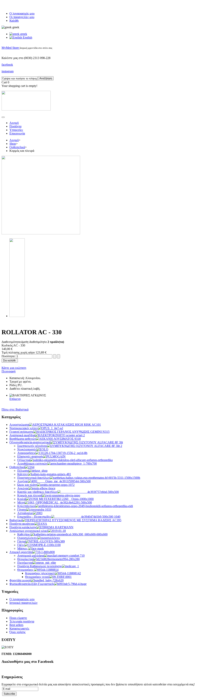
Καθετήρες (24, 534)
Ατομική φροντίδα (20, 552)
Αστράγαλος (25, 513)
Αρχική (14, 122)
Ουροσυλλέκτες (27, 538)
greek (23, 34)
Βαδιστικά (15, 520)
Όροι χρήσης (17, 632)
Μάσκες (22, 548)
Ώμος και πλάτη (27, 484)
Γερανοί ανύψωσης (21, 431)
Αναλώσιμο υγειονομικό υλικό (28, 530)
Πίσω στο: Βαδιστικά (15, 409)
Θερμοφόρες (25, 569)
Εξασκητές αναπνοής (30, 456)
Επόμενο (15, 399)
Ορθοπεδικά (17, 147)
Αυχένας (22, 481)
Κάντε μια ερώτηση (14, 367)
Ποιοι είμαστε (18, 618)
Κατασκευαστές (19, 628)
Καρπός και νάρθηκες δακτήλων (37, 492)
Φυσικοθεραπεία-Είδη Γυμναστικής (31, 584)
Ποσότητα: (9, 356)
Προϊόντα (15, 126)
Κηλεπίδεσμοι (26, 506)
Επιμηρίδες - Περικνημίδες (34, 516)
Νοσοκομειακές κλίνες (23, 428)
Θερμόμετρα (25, 559)
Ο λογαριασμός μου (22, 13)
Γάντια (21, 541)
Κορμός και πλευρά (29, 495)
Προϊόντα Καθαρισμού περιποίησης (39, 566)
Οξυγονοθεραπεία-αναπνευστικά (29, 442)
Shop (12, 143)
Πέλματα (23, 470)
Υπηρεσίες (16, 130)
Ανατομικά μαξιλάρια (30, 555)
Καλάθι (14, 20)
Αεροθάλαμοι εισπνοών (32, 463)
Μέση (21, 502)
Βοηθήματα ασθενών (22, 438)
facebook (7, 64)
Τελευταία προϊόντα (21, 621)
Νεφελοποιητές (27, 449)
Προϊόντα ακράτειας (22, 523)
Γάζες (21, 545)
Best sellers (16, 625)
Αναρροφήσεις (26, 453)
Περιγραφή (9, 371)
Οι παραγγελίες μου (21, 17)
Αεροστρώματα (19, 424)
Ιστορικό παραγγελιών (23, 602)
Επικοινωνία (17, 133)
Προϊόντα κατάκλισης (23, 527)
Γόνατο (21, 509)
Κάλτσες (22, 474)
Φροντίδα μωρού (20, 580)
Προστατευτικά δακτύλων (33, 477)
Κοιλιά (21, 499)
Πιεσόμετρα (25, 562)
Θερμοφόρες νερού (37, 576)
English (27, 37)
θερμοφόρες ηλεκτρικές (40, 573)
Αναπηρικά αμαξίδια (22, 435)
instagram (8, 71)
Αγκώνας (23, 488)
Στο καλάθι (9, 360)
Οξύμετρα (23, 460)
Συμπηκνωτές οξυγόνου (32, 446)
